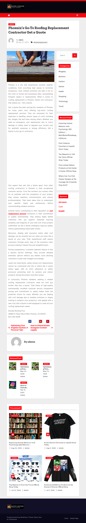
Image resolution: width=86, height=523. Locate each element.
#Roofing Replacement (40, 42)
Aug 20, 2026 (16, 448)
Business (62, 76)
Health (61, 91)
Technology (63, 101)
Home (66, 518)
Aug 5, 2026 (51, 448)
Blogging (62, 71)
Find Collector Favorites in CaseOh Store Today (67, 146)
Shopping (62, 96)
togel (61, 206)
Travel (61, 106)
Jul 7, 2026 (50, 490)
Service (11, 24)
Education (15, 415)
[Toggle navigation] (77, 15)
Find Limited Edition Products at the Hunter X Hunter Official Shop (68, 168)
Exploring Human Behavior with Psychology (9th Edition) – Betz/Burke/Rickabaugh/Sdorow (22, 445)
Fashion (62, 81)
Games (61, 86)
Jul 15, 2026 (16, 490)
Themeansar (13, 519)
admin (21, 40)
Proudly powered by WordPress (17, 517)
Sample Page (74, 518)
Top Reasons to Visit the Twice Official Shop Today (67, 157)
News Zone (38, 517)
